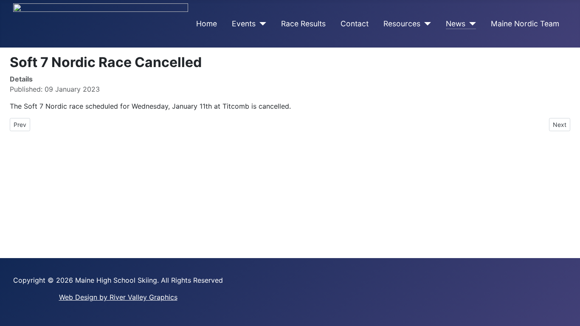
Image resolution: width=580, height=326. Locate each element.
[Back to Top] (569, 315)
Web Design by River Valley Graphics (118, 297)
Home (206, 23)
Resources (401, 23)
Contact (355, 23)
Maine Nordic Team (525, 23)
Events (244, 23)
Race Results (303, 23)
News (455, 23)
